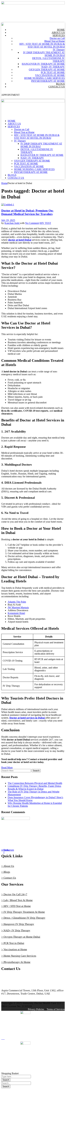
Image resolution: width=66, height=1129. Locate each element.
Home (4, 183)
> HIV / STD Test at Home (16, 906)
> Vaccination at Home (14, 949)
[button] (33, 20)
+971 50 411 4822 (11, 978)
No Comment (32, 223)
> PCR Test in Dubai (12, 943)
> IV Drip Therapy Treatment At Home (23, 911)
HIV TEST (45, 223)
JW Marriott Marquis (18, 607)
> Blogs (5, 871)
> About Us (7, 866)
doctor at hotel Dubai (19, 239)
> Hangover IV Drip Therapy (17, 924)
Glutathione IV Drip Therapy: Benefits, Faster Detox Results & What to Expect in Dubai (34, 787)
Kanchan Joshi (12, 223)
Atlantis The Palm (17, 601)
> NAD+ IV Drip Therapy (15, 930)
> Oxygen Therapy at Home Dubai (20, 936)
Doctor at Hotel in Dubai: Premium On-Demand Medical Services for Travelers (27, 212)
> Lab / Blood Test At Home (17, 900)
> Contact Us (8, 877)
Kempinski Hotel (16, 613)
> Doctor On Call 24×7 (14, 894)
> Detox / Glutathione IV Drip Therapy (23, 917)
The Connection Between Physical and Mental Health (35, 783)
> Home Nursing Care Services (18, 955)
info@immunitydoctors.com (17, 984)
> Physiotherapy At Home (15, 962)
